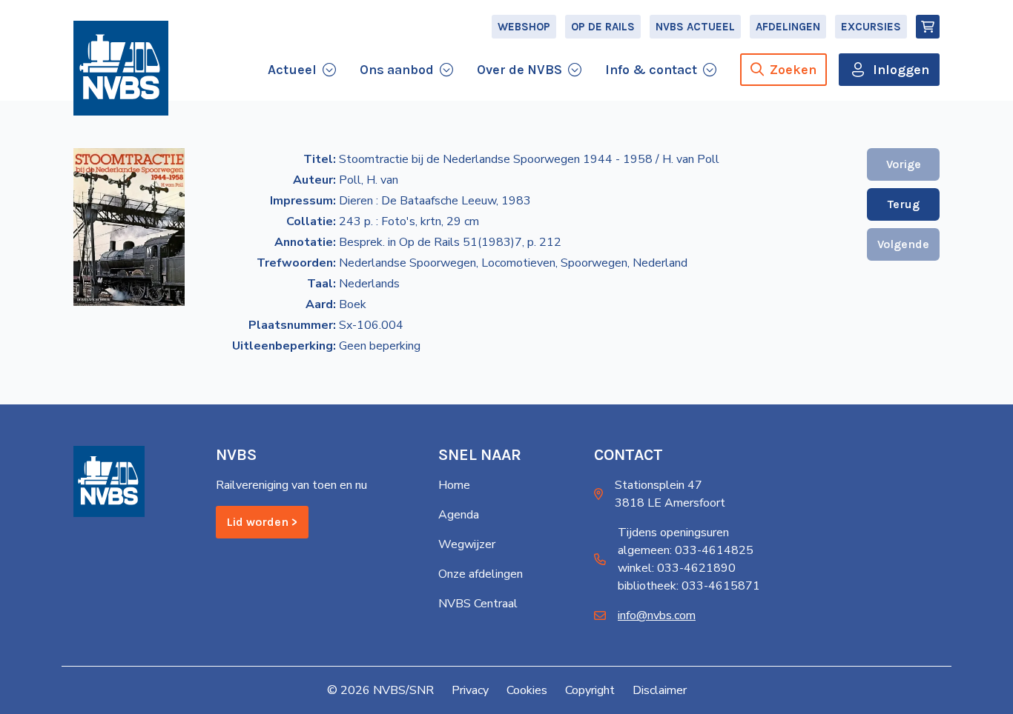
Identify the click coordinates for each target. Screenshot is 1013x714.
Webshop (524, 26)
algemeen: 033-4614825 (685, 550)
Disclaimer (660, 690)
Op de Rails (603, 26)
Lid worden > (262, 522)
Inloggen (901, 69)
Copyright (590, 690)
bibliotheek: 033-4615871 (689, 586)
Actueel (292, 69)
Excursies (871, 26)
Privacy (470, 690)
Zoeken (793, 69)
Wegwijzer (466, 544)
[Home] (120, 68)
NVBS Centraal (478, 603)
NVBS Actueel (695, 26)
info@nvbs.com (657, 615)
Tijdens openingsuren (673, 532)
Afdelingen (788, 26)
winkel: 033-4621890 (677, 568)
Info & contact (651, 69)
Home (454, 485)
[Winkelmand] (928, 27)
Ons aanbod (397, 69)
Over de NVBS (519, 69)
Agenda (458, 515)
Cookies (526, 690)
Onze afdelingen (480, 574)
